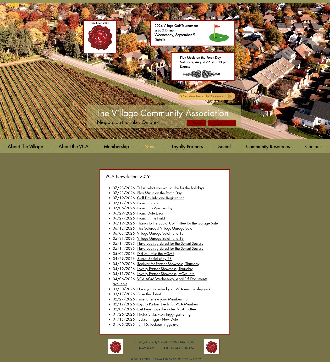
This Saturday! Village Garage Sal (163, 228)
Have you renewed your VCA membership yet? (173, 289)
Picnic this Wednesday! (155, 208)
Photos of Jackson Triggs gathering (164, 314)
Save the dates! (149, 294)
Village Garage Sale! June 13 (160, 233)
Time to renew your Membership (162, 299)
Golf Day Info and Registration (160, 198)
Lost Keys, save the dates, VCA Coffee (166, 309)
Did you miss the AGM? (155, 253)
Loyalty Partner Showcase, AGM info (166, 273)
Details (185, 67)
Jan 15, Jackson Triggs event (159, 324)
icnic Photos (148, 203)
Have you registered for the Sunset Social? (170, 243)
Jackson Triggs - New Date (157, 319)
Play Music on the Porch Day (159, 193)
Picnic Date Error (150, 213)
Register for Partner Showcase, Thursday (168, 263)
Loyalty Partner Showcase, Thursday (164, 268)
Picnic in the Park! (151, 218)
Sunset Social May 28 (154, 258)
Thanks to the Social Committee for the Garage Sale (177, 223)
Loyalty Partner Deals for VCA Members (168, 304)
